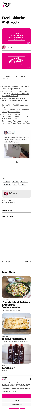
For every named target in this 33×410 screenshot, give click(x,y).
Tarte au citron (19, 121)
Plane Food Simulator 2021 (18, 105)
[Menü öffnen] (30, 5)
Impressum (22, 408)
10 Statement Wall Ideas (17, 91)
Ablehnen (16, 400)
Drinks (4, 370)
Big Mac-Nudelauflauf (14, 338)
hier (13, 98)
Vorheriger (7, 262)
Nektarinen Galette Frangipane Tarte (16, 123)
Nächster (26, 262)
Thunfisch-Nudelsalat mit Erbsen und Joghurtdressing (16, 305)
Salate (7, 310)
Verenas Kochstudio (14, 310)
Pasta (15, 341)
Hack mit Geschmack (7, 341)
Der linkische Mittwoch (8, 200)
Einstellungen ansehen (16, 404)
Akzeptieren (16, 396)
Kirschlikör (8, 367)
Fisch (3, 310)
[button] (30, 379)
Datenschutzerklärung (14, 408)
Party (7, 370)
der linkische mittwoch (9, 202)
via (19, 89)
